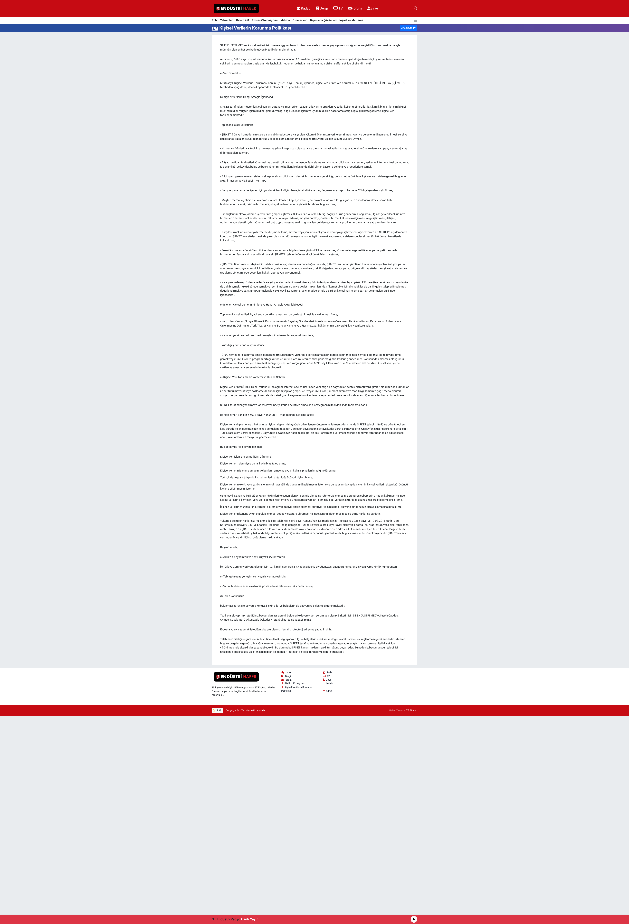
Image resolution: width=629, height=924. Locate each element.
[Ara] (415, 8)
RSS (218, 710)
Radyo (305, 8)
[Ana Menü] (415, 20)
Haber (288, 672)
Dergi (324, 8)
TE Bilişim (411, 710)
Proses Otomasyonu (265, 20)
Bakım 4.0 (242, 20)
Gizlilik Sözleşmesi (295, 683)
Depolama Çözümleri (323, 20)
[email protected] (292, 629)
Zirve (374, 8)
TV (340, 8)
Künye (329, 690)
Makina (285, 20)
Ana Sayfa (407, 27)
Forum (357, 8)
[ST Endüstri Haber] (236, 8)
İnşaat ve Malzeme (351, 20)
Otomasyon (300, 20)
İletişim (330, 683)
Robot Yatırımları (222, 20)
